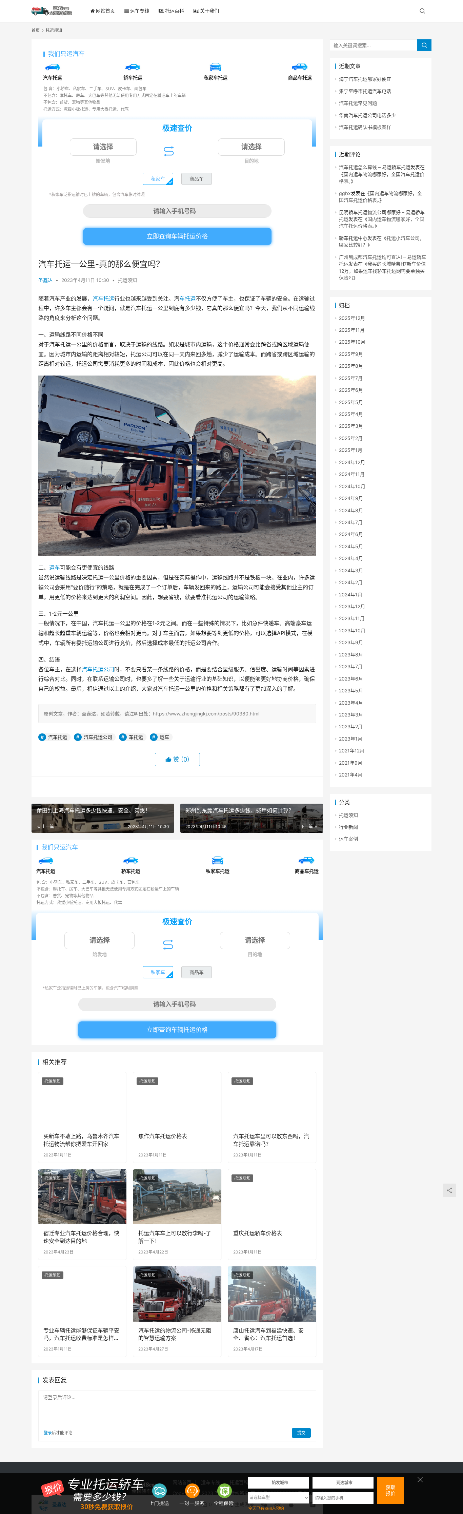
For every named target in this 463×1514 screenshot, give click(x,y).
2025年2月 (351, 438)
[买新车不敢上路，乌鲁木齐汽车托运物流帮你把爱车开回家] (82, 1099)
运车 (54, 567)
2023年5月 (351, 690)
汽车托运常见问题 (358, 103)
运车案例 (348, 839)
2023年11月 (352, 618)
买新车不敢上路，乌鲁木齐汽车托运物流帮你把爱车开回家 (81, 1140)
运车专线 (139, 11)
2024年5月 (351, 546)
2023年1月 (350, 739)
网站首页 (105, 11)
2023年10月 (352, 630)
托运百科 (174, 11)
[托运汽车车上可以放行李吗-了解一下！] (177, 1196)
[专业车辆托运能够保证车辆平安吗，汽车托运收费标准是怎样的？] (82, 1293)
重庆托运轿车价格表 (257, 1233)
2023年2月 (351, 726)
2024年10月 (352, 486)
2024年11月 (352, 474)
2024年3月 (351, 570)
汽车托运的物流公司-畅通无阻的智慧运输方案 (174, 1334)
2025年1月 (350, 450)
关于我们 (209, 11)
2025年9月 (351, 354)
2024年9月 (351, 498)
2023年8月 (351, 654)
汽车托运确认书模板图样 (365, 127)
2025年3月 (351, 426)
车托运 (187, 298)
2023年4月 (351, 703)
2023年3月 (351, 714)
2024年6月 (351, 534)
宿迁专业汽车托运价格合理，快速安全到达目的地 (81, 1237)
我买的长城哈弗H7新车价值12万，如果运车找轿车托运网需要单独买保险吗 (382, 271)
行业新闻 (348, 827)
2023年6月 (351, 679)
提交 (301, 1432)
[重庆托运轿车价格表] (272, 1196)
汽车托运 (103, 298)
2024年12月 (352, 462)
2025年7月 (351, 378)
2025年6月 (351, 390)
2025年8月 (351, 366)
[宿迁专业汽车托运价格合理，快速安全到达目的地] (82, 1196)
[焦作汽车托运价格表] (177, 1099)
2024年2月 (351, 582)
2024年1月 (350, 594)
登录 (48, 1432)
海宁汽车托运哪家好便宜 (365, 79)
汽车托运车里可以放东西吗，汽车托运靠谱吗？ (271, 1140)
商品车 (196, 178)
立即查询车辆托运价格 (177, 236)
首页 (36, 30)
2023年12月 (352, 606)
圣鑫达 (45, 280)
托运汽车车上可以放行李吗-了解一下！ (174, 1237)
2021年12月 (351, 750)
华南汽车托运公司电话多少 (367, 115)
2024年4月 (351, 558)
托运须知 (127, 280)
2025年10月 (352, 342)
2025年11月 (352, 330)
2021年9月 (350, 763)
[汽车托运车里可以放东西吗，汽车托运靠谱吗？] (272, 1099)
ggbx (345, 193)
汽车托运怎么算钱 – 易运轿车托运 (374, 167)
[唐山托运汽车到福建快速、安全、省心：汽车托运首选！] (272, 1293)
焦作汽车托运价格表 (162, 1136)
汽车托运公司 (98, 669)
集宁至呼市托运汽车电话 (365, 91)
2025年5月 (351, 402)
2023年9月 (351, 642)
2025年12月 (352, 318)
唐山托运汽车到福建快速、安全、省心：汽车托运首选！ (268, 1334)
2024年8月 (351, 510)
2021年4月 (350, 775)
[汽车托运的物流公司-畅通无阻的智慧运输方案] (177, 1293)
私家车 (158, 178)
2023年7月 (351, 666)
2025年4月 (351, 414)
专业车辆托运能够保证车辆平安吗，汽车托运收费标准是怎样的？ (81, 1334)
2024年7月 (351, 522)
